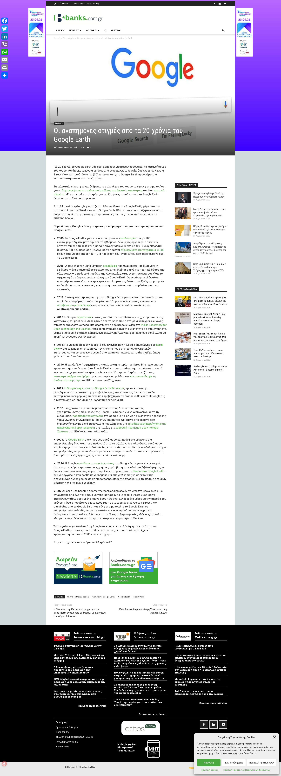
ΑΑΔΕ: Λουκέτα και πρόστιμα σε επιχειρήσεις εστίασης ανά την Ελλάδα (199, 692)
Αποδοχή (209, 762)
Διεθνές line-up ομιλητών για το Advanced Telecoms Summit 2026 (210, 369)
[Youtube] (224, 3)
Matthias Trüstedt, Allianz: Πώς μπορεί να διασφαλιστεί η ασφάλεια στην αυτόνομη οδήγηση (79, 658)
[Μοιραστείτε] (4, 75)
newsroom (62, 147)
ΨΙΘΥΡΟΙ (115, 30)
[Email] (4, 60)
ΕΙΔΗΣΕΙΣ (74, 30)
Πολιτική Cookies (209, 770)
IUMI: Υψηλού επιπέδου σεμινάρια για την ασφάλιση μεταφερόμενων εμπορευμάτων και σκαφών (79, 682)
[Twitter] (4, 28)
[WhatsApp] (4, 52)
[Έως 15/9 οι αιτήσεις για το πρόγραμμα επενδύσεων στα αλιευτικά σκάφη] (183, 354)
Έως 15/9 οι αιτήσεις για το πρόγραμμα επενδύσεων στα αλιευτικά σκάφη (208, 353)
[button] (274, 737)
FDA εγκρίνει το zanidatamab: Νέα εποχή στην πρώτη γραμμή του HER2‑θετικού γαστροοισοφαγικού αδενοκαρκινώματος (139, 675)
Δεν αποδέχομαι (234, 762)
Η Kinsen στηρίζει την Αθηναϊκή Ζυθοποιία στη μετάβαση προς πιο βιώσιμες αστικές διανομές (201, 670)
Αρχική (57, 38)
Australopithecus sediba (78, 597)
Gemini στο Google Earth (103, 597)
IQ (105, 30)
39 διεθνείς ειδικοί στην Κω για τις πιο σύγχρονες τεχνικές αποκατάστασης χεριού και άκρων (138, 648)
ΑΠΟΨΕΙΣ (91, 30)
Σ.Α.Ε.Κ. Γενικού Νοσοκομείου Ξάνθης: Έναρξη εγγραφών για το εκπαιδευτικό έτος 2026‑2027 (138, 702)
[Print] (4, 67)
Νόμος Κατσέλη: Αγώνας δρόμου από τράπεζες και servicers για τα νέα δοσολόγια (210, 229)
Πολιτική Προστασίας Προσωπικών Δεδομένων (246, 770)
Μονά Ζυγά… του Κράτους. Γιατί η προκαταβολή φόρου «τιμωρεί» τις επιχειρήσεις (209, 212)
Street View (139, 597)
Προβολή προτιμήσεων (261, 762)
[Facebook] (214, 3)
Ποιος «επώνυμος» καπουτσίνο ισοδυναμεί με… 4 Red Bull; (194, 647)
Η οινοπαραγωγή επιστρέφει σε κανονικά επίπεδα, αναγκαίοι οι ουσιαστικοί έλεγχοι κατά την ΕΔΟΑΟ (200, 658)
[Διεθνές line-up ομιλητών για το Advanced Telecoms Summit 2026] (183, 370)
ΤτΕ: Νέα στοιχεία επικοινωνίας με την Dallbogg (78, 647)
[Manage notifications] (4, 763)
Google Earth (124, 597)
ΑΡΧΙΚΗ (60, 30)
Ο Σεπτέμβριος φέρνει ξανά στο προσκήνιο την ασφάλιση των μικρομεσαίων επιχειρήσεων (73, 670)
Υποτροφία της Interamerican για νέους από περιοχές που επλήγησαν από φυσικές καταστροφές (78, 694)
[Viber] (4, 44)
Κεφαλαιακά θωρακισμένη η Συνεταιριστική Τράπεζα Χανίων (143, 611)
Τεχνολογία (68, 38)
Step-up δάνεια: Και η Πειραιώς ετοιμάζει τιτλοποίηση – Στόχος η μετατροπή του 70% (209, 267)
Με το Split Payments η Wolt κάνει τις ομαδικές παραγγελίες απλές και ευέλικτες (197, 682)
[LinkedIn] (4, 36)
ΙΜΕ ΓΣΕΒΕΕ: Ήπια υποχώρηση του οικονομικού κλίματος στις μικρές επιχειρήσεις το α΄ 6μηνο (210, 336)
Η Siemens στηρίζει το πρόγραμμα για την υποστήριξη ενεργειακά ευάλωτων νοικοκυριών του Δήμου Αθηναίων (80, 613)
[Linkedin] (219, 3)
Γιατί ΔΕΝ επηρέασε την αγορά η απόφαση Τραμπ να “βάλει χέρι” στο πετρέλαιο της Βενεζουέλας (210, 300)
